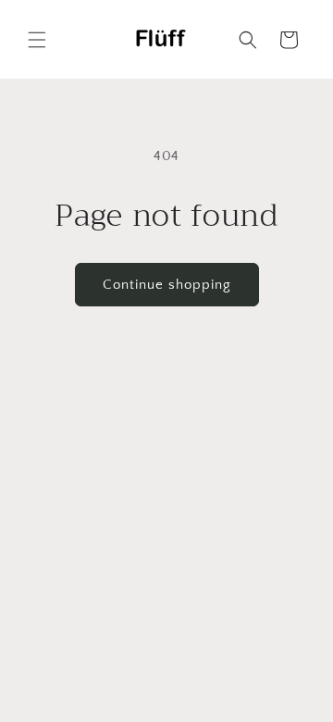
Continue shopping (167, 285)
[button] (37, 39)
